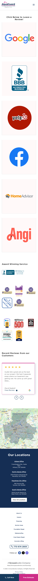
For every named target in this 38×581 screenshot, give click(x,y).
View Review (11, 390)
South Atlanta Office (19, 489)
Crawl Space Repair (19, 537)
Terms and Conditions (19, 573)
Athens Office (19, 461)
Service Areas (19, 525)
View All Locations (19, 500)
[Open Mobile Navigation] (34, 5)
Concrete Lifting (19, 541)
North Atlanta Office (19, 472)
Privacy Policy (19, 572)
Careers (19, 517)
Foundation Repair (19, 529)
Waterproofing (19, 533)
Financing (19, 521)
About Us (19, 513)
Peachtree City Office (19, 480)
